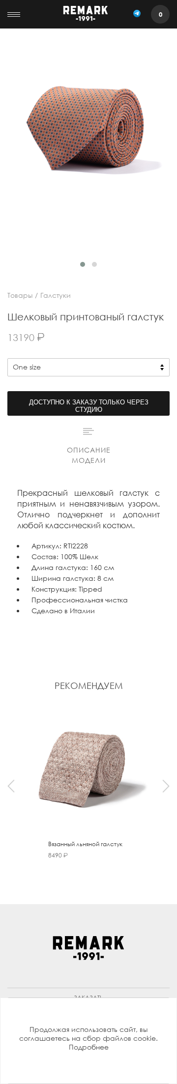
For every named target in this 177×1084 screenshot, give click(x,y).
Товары (19, 295)
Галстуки (55, 295)
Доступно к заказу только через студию (88, 406)
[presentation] (11, 786)
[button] (82, 264)
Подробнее (89, 1047)
